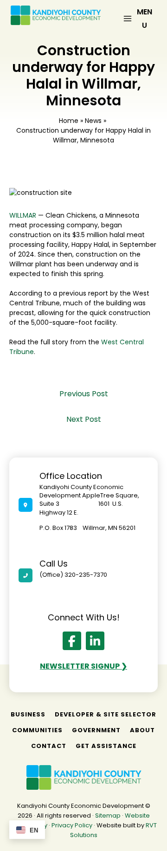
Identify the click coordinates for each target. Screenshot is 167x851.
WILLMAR (22, 215)
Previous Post (83, 393)
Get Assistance (106, 745)
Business (28, 714)
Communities (37, 730)
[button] (72, 641)
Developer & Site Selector (105, 714)
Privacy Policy (71, 825)
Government (96, 730)
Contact (48, 745)
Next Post (83, 419)
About (142, 730)
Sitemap (108, 815)
